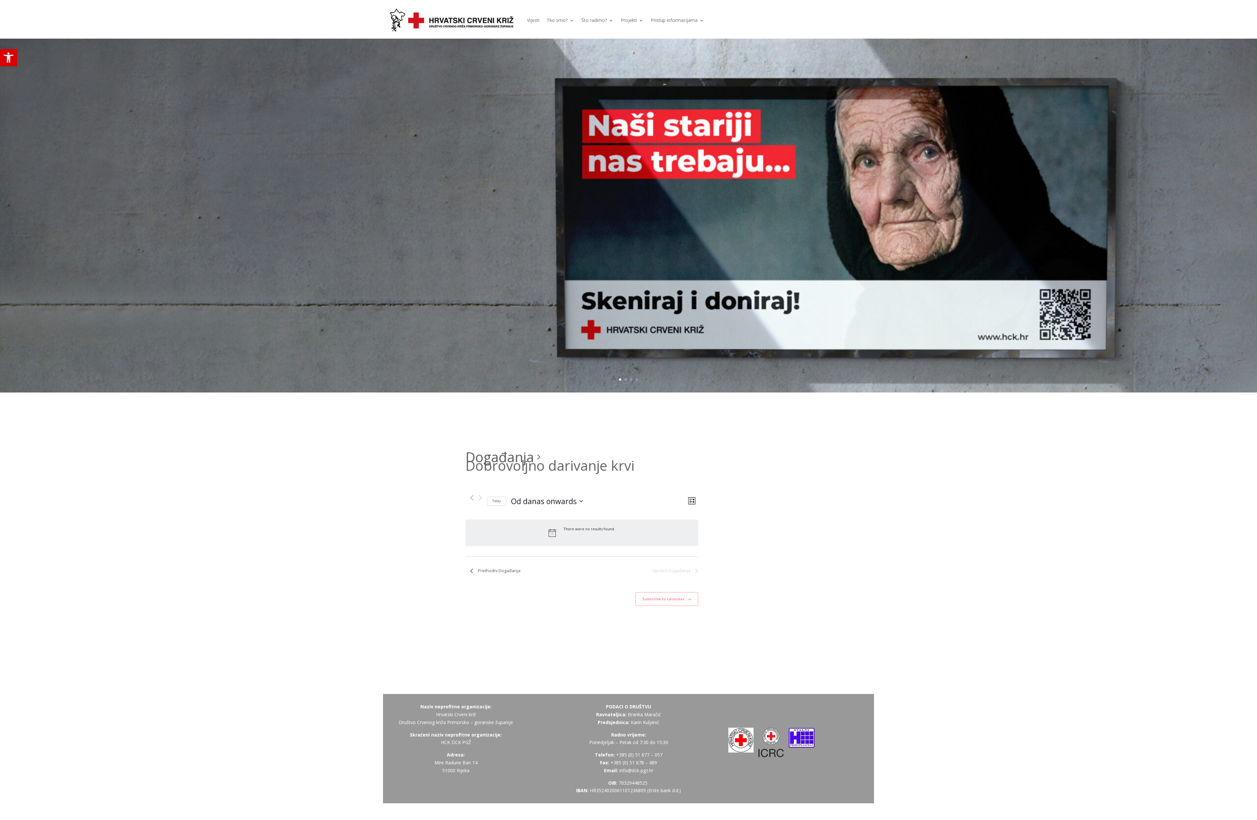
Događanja (499, 457)
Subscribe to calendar (663, 598)
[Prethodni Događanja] (472, 498)
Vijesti (533, 20)
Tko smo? (557, 20)
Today (496, 501)
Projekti (629, 20)
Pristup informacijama (674, 20)
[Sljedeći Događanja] (480, 498)
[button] (8, 57)
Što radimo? (594, 20)
